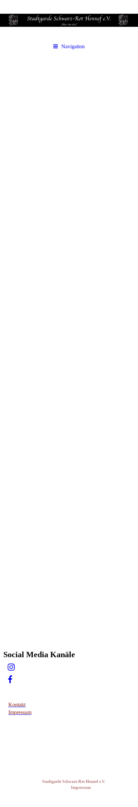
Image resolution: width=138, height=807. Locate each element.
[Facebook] (9, 679)
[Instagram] (11, 667)
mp (75, 787)
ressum (84, 787)
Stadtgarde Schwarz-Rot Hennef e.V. (74, 781)
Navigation (73, 46)
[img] (69, 20)
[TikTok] (7, 692)
